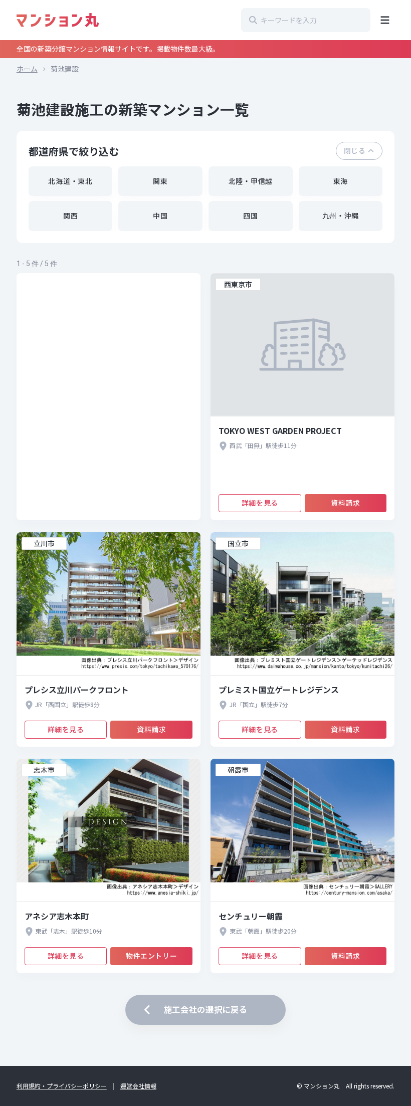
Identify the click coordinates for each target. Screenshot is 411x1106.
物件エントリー (151, 956)
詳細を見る (260, 503)
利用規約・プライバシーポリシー (62, 1085)
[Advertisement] (108, 396)
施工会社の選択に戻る (206, 1009)
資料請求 (345, 503)
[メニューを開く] (385, 20)
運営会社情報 (138, 1085)
